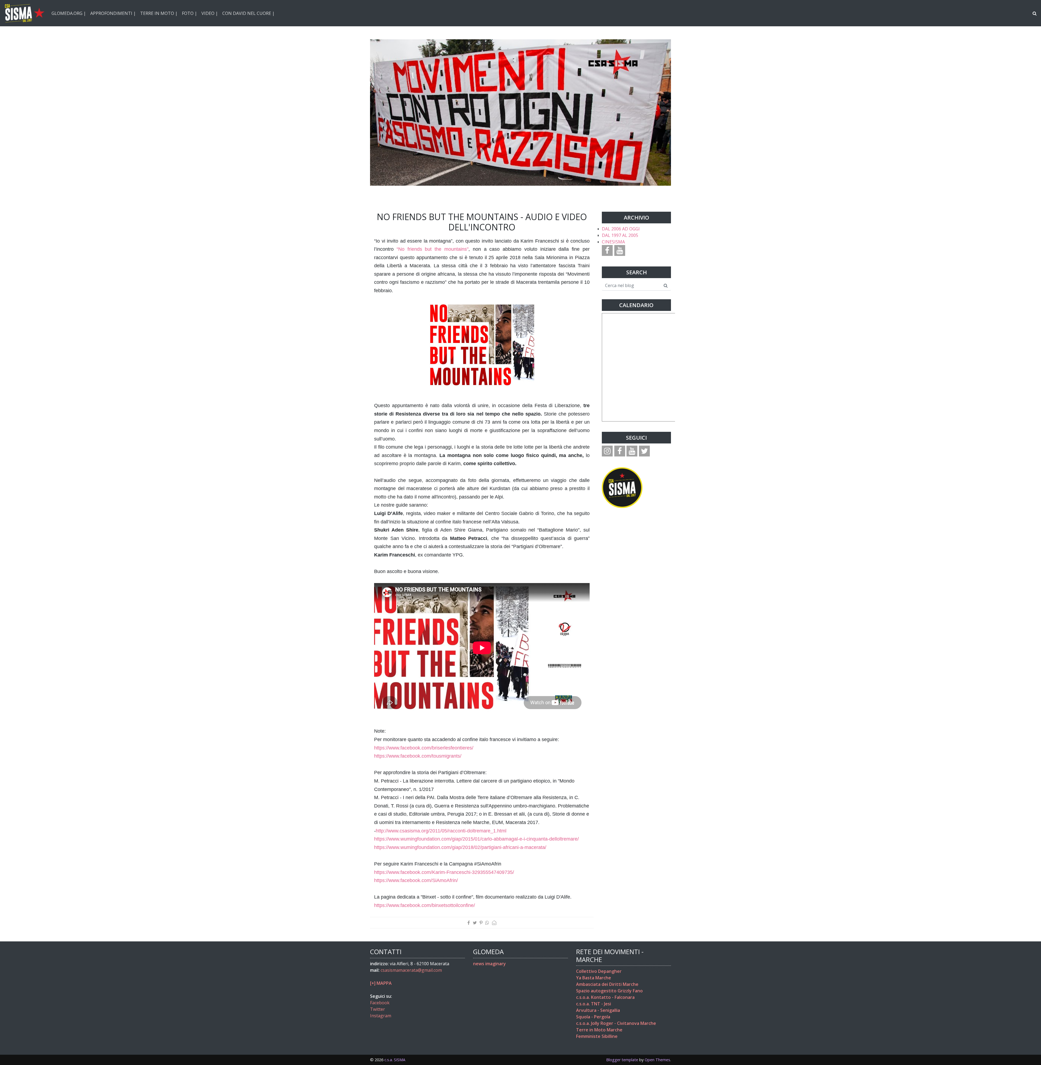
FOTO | (189, 13)
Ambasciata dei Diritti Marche (607, 984)
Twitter (377, 1009)
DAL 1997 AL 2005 (620, 235)
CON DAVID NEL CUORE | (248, 13)
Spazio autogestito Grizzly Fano (609, 991)
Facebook (380, 1003)
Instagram (380, 1016)
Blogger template (622, 1059)
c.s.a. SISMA (394, 1059)
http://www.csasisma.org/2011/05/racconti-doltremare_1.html (441, 831)
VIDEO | (209, 13)
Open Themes (657, 1059)
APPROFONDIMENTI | (113, 13)
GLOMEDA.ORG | (69, 13)
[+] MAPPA (381, 983)
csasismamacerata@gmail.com (411, 970)
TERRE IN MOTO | (159, 13)
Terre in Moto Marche (599, 1030)
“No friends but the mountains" (432, 249)
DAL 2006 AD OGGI (621, 229)
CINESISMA (613, 242)
